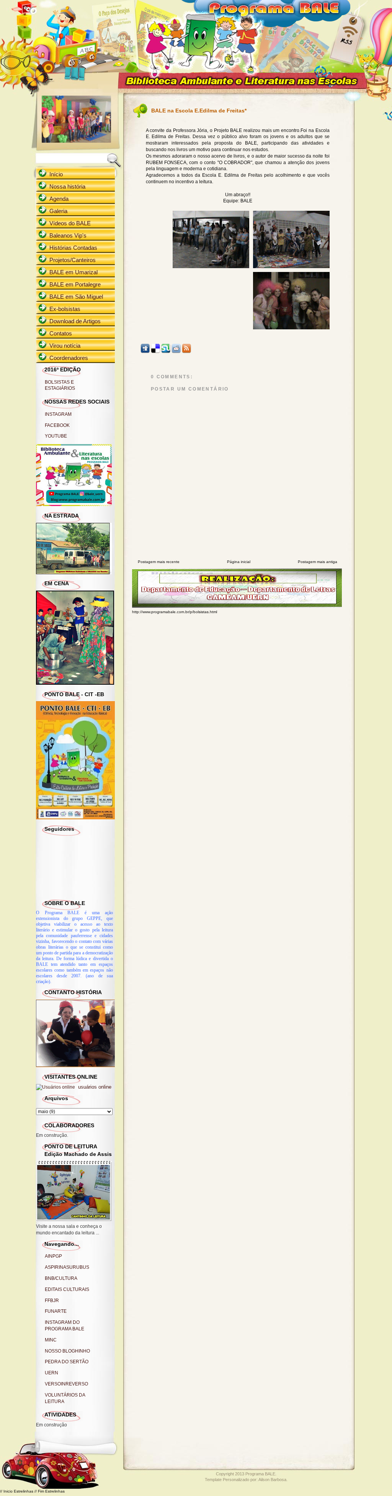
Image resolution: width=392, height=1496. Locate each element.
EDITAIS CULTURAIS (67, 1289)
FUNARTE (56, 1311)
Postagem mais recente (159, 562)
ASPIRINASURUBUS (67, 1267)
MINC (51, 1340)
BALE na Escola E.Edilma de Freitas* (199, 110)
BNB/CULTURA (61, 1278)
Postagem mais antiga (317, 562)
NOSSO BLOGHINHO (67, 1351)
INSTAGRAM (58, 414)
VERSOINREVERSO (66, 1384)
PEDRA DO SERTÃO (66, 1361)
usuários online (94, 1087)
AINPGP (53, 1256)
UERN (51, 1373)
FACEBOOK (57, 425)
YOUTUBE (56, 436)
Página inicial (238, 562)
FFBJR (52, 1300)
